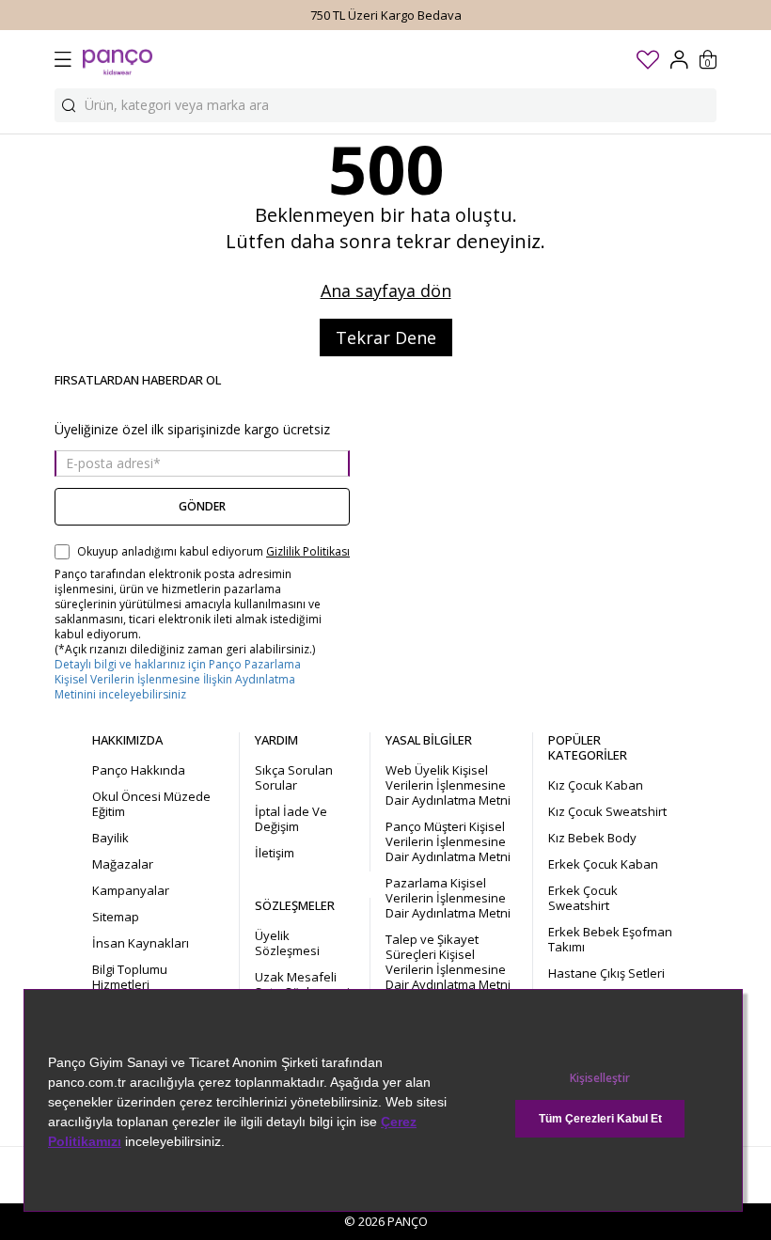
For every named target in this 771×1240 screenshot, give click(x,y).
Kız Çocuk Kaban (595, 785)
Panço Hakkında (138, 769)
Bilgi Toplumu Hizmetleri (129, 977)
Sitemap (115, 916)
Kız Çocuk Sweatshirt (607, 811)
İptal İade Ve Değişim (291, 819)
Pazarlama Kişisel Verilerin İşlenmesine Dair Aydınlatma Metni (448, 897)
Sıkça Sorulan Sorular (294, 777)
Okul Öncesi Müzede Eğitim (151, 804)
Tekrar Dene (386, 337)
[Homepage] (117, 59)
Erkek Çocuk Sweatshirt (583, 898)
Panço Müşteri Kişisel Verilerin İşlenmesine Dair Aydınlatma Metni (448, 841)
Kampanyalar (130, 890)
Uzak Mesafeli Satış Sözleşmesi (302, 984)
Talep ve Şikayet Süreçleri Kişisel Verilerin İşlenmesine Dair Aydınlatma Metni (448, 962)
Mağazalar (122, 863)
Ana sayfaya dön (386, 290)
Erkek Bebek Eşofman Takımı (610, 939)
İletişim (274, 852)
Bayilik (110, 837)
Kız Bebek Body (592, 837)
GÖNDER (202, 506)
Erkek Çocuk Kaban (603, 863)
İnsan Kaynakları (140, 942)
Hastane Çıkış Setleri (606, 973)
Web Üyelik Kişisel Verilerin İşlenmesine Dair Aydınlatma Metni (448, 784)
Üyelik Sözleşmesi (287, 943)
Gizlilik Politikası (308, 551)
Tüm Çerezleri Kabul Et (600, 1118)
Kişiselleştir (600, 1078)
